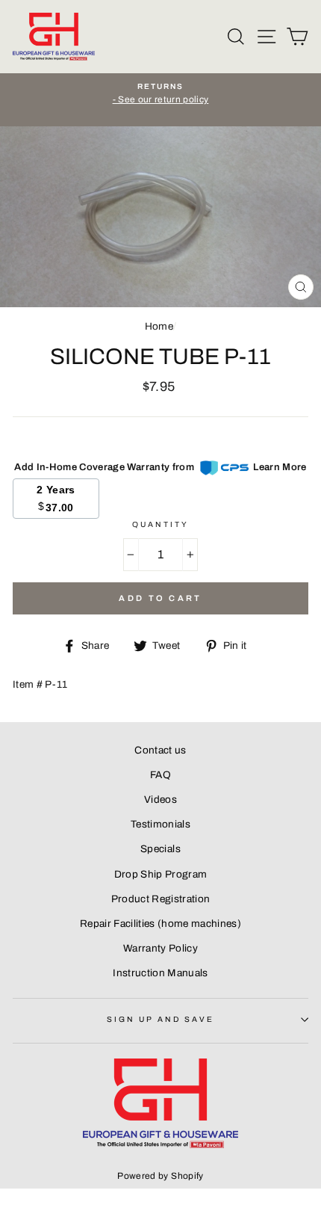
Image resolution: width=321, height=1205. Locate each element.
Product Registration (161, 898)
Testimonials (160, 824)
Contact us (160, 750)
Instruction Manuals (160, 973)
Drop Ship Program (161, 874)
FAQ (160, 774)
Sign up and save (161, 1019)
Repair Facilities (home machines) (160, 923)
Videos (160, 799)
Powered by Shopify (160, 1176)
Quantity (160, 524)
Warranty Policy (160, 948)
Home (159, 326)
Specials (160, 848)
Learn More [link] (279, 467)
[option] (160, 94)
